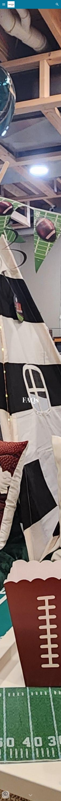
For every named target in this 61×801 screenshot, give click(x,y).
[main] (30, 405)
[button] (4, 4)
